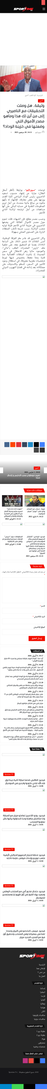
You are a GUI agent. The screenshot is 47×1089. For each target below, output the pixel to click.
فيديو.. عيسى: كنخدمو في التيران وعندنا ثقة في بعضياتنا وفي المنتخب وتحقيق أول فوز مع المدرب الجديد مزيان (24, 934)
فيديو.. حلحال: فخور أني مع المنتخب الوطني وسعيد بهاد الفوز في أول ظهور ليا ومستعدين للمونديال (23, 894)
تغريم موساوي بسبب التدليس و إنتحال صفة (23, 476)
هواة (43, 1039)
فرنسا (43, 996)
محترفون (41, 1043)
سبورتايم (38, 132)
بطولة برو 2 (40, 1035)
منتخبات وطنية (39, 1047)
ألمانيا (43, 1000)
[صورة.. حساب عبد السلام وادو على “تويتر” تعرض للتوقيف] (35, 501)
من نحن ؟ (41, 972)
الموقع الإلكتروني (39, 627)
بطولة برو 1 (40, 1031)
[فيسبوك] (42, 444)
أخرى (26, 95)
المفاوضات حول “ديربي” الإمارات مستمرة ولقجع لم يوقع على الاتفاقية (12, 539)
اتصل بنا (42, 976)
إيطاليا (42, 1004)
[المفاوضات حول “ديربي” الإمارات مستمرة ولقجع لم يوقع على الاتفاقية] (12, 528)
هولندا (42, 1007)
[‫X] (36, 444)
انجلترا (42, 992)
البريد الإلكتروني (39, 616)
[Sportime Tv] (24, 9)
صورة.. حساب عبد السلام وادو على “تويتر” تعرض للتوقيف (36, 511)
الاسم (42, 606)
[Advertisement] (23, 39)
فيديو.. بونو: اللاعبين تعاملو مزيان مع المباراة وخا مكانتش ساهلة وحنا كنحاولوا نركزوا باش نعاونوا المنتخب (24, 818)
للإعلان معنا (40, 968)
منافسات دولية (39, 1019)
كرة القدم (33, 95)
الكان (43, 1011)
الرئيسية (40, 95)
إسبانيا (42, 988)
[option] (23, 470)
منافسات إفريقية (39, 1015)
